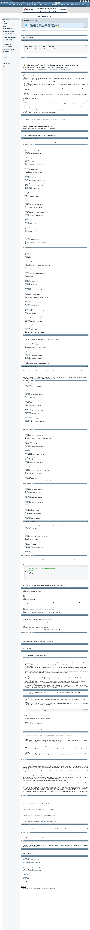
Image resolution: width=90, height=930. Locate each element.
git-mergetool (27, 267)
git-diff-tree (27, 439)
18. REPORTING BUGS (6, 65)
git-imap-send (27, 351)
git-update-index (31, 371)
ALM (23, 2)
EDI (37, 2)
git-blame (27, 296)
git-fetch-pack (27, 488)
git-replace (46, 112)
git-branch (27, 157)
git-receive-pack (28, 509)
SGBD (47, 2)
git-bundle (27, 160)
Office (50, 2)
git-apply (26, 382)
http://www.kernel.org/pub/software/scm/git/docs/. (62, 69)
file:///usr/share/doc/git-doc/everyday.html (31, 859)
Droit (52, 0)
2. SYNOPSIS (4, 23)
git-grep (26, 192)
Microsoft (26, 2)
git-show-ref (27, 466)
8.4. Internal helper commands (7, 43)
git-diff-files (27, 434)
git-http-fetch (27, 501)
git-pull (26, 211)
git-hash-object (28, 390)
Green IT (45, 4)
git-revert (27, 222)
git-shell (26, 512)
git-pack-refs (27, 269)
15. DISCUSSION (5, 60)
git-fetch (26, 184)
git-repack (27, 283)
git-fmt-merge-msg (28, 532)
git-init (26, 198)
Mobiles (53, 2)
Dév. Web (34, 2)
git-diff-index (27, 437)
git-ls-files (27, 445)
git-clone (26, 173)
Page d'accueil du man (27, 21)
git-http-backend (28, 491)
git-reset (26, 219)
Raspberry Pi (36, 4)
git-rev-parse (27, 323)
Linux (18, 4)
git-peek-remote (28, 546)
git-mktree (27, 404)
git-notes (26, 208)
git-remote (27, 280)
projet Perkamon (56, 25)
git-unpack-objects (28, 417)
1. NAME (3, 21)
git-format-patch (28, 187)
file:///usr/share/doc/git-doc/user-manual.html (32, 862)
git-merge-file (27, 396)
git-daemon (27, 485)
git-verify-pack (27, 477)
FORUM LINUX (20, 5)
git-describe (27, 179)
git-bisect (27, 155)
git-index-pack (27, 393)
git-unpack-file (27, 472)
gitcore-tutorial (54, 121)
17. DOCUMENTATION (6, 63)
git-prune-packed (28, 409)
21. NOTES (4, 70)
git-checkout (27, 163)
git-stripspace (27, 551)
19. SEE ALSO (4, 66)
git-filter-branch (28, 261)
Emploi (43, 0)
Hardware (26, 4)
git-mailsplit (27, 538)
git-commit (27, 176)
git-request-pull (28, 357)
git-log (26, 200)
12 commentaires (53, 26)
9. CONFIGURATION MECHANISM (8, 44)
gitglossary (29, 648)
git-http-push (27, 504)
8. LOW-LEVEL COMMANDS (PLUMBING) (9, 37)
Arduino (22, 4)
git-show (26, 230)
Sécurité (49, 4)
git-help (52, 81)
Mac (32, 4)
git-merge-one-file (28, 540)
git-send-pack (27, 493)
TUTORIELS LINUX (32, 5)
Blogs (29, 0)
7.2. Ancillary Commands (7, 34)
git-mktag (27, 401)
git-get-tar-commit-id (29, 309)
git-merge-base (28, 453)
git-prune (26, 272)
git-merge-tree (27, 317)
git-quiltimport (27, 354)
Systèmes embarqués (55, 4)
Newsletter (38, 0)
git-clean (26, 171)
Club (56, 0)
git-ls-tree (27, 450)
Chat (33, 0)
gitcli (76, 845)
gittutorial (26, 64)
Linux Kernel (48, 25)
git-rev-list (27, 461)
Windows (14, 4)
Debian (43, 25)
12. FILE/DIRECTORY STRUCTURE (8, 49)
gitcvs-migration (42, 65)
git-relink (26, 277)
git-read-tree (40, 371)
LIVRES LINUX (44, 5)
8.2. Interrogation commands (7, 40)
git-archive (27, 152)
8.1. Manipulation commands (7, 39)
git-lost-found (27, 264)
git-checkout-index (28, 385)
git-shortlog (27, 227)
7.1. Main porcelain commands (8, 33)
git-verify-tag (27, 328)
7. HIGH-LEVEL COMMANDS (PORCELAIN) (9, 31)
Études (48, 0)
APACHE (60, 5)
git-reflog (26, 275)
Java (30, 2)
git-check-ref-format (28, 530)
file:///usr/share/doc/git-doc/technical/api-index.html (33, 870)
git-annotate (27, 293)
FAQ (26, 0)
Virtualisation (62, 4)
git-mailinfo (27, 535)
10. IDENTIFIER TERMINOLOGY (7, 46)
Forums (16, 0)
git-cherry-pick (27, 165)
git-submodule (27, 238)
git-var (26, 474)
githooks (27, 639)
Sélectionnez (85, 45)
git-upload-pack (28, 517)
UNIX (53, 5)
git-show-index (27, 464)
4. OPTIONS (4, 26)
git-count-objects (28, 301)
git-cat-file (27, 431)
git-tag (26, 241)
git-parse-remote (28, 506)
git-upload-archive (28, 514)
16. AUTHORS (4, 61)
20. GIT (3, 68)
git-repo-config (27, 288)
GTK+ (56, 5)
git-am (26, 149)
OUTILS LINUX (38, 5)
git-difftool (27, 304)
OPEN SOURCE (65, 5)
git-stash (26, 233)
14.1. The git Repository (7, 54)
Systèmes (57, 2)
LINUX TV (49, 5)
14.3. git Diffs (5, 57)
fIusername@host (42, 741)
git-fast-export (27, 256)
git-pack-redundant (28, 458)
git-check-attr (27, 527)
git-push (26, 214)
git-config (66, 67)
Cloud (18, 2)
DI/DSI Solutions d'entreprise (11, 2)
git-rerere (27, 320)
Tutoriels (21, 0)
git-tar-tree (27, 469)
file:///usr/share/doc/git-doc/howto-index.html (32, 867)
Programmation (41, 2)
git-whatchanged (28, 331)
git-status (27, 235)
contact (45, 803)
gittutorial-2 (31, 845)
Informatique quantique (70, 4)
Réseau (41, 4)
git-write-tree (27, 425)
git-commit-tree (28, 388)
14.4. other (5, 58)
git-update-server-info (29, 496)
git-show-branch (28, 325)
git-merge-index (28, 398)
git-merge (27, 203)
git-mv (26, 206)
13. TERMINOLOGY (5, 51)
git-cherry (27, 298)
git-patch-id (27, 543)
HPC (30, 4)
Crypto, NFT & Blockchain (79, 4)
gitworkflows (27, 124)
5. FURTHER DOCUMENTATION (7, 28)
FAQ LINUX (26, 5)
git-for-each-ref (28, 442)
